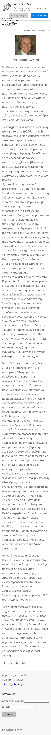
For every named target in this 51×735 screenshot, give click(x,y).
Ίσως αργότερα (18, 15)
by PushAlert (8, 18)
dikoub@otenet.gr (13, 684)
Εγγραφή (9, 714)
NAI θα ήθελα (40, 15)
